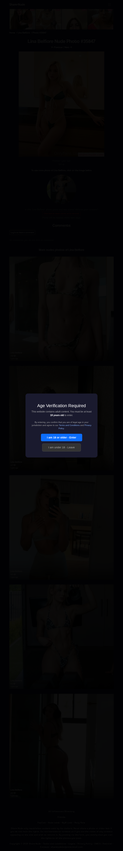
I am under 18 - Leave (61, 447)
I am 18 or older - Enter (61, 437)
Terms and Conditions (69, 425)
